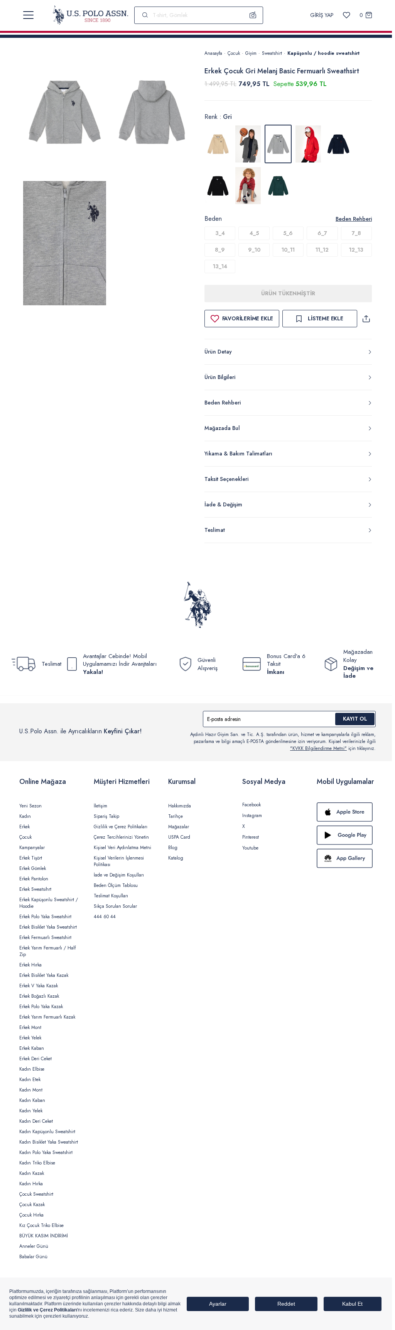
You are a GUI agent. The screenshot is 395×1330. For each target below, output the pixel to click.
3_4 (220, 233)
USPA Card (179, 837)
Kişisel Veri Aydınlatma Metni (122, 847)
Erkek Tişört (30, 858)
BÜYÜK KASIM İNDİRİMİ (43, 1235)
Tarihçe (175, 816)
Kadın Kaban (32, 1100)
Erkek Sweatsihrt (35, 889)
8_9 (220, 250)
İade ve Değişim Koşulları (119, 874)
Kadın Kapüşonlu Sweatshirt (47, 1131)
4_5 (254, 233)
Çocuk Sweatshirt (36, 1194)
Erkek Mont (30, 1027)
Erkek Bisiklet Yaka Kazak (43, 975)
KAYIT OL (355, 719)
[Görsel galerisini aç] (64, 113)
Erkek (24, 826)
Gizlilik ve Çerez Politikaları (120, 826)
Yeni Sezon (30, 805)
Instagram (252, 815)
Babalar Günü (33, 1256)
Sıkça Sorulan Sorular (115, 906)
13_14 (220, 266)
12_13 (356, 250)
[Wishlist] (346, 15)
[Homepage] (90, 15)
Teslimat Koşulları (111, 895)
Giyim (251, 53)
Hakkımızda (179, 805)
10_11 (288, 250)
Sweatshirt (272, 53)
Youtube (250, 848)
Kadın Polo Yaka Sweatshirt (46, 1152)
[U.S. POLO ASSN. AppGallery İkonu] (346, 858)
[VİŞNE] (248, 185)
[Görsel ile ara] (253, 15)
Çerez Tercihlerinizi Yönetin (121, 837)
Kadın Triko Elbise (37, 1162)
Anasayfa (213, 53)
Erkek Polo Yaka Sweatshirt (45, 916)
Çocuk (234, 53)
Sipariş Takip (106, 816)
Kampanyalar (32, 847)
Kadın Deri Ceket (36, 1121)
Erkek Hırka (30, 964)
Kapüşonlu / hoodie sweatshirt (323, 53)
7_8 (356, 233)
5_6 (288, 233)
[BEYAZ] (217, 144)
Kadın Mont (30, 1089)
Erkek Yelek (30, 1037)
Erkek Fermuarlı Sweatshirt (45, 937)
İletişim (100, 805)
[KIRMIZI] (308, 144)
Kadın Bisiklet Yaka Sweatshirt (48, 1142)
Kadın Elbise (31, 1069)
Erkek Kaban (31, 1048)
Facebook (251, 804)
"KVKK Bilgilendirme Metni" (318, 748)
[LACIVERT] (338, 144)
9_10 (254, 250)
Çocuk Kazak (32, 1204)
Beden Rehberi (354, 219)
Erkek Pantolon (33, 878)
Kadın (25, 816)
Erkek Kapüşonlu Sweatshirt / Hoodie (48, 903)
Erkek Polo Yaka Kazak (41, 1006)
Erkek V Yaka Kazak (38, 985)
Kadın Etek (30, 1079)
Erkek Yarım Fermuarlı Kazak (47, 1017)
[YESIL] (278, 185)
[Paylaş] (366, 318)
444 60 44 (105, 916)
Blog (172, 847)
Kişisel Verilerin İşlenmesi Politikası (119, 861)
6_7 (322, 233)
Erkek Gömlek (32, 868)
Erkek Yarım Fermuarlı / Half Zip (47, 951)
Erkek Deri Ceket (35, 1058)
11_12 (322, 250)
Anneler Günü (33, 1246)
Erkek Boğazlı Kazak (39, 996)
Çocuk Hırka (31, 1215)
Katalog (175, 858)
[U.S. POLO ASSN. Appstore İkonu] (346, 812)
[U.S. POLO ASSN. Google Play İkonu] (346, 835)
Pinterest (250, 837)
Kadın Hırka (31, 1183)
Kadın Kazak (31, 1173)
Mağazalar (178, 826)
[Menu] (28, 15)
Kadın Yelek (30, 1110)
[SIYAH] (217, 185)
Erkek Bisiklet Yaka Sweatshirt (48, 927)
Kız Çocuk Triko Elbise (41, 1225)
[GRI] (248, 144)
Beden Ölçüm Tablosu (116, 885)
